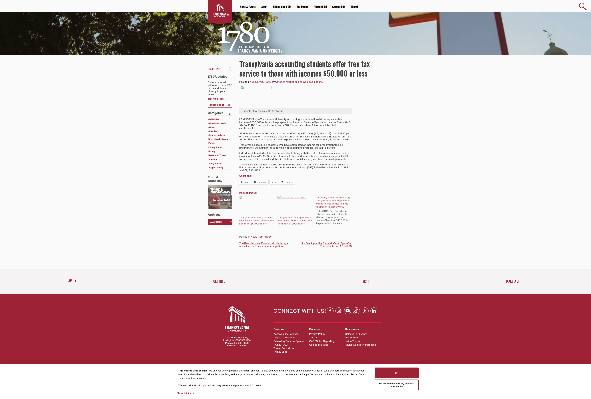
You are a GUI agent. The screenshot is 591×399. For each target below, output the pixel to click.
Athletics (212, 131)
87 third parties (202, 385)
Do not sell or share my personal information (396, 384)
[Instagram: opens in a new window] (338, 310)
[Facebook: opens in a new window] (330, 310)
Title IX (313, 337)
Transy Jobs (280, 351)
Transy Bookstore (283, 348)
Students (212, 159)
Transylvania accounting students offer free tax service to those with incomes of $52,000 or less (294, 220)
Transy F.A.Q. (280, 344)
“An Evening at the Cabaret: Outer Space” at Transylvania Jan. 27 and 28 (326, 245)
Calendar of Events (356, 333)
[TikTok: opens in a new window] (356, 310)
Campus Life (338, 7)
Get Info (219, 281)
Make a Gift (514, 281)
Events (211, 143)
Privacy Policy (317, 333)
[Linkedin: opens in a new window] (373, 310)
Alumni (354, 7)
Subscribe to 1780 (220, 105)
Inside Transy (352, 341)
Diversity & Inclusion (218, 139)
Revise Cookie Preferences (360, 344)
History (211, 151)
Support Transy (215, 167)
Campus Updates (216, 135)
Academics (302, 7)
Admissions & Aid (282, 7)
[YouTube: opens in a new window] (347, 310)
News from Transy (261, 236)
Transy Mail (351, 337)
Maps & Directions (284, 337)
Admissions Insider (217, 123)
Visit (365, 281)
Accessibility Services (285, 333)
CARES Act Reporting (322, 341)
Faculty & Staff (215, 147)
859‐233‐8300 (241, 343)
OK (396, 373)
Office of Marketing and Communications (299, 81)
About (264, 7)
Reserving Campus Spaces (288, 341)
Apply (72, 281)
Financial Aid (320, 7)
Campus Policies (318, 344)
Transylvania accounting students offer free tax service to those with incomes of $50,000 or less (256, 220)
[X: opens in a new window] (365, 310)
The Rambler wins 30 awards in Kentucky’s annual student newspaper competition (263, 245)
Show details (184, 393)
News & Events (248, 7)
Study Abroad (214, 163)
